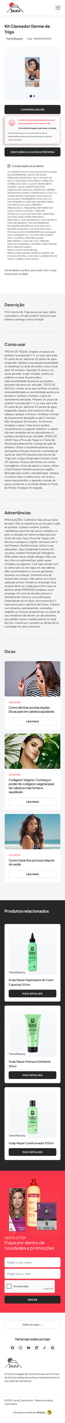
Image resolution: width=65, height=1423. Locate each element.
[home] (14, 8)
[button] (58, 8)
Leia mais (32, 721)
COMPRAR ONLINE (32, 109)
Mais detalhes (32, 993)
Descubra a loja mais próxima (32, 151)
